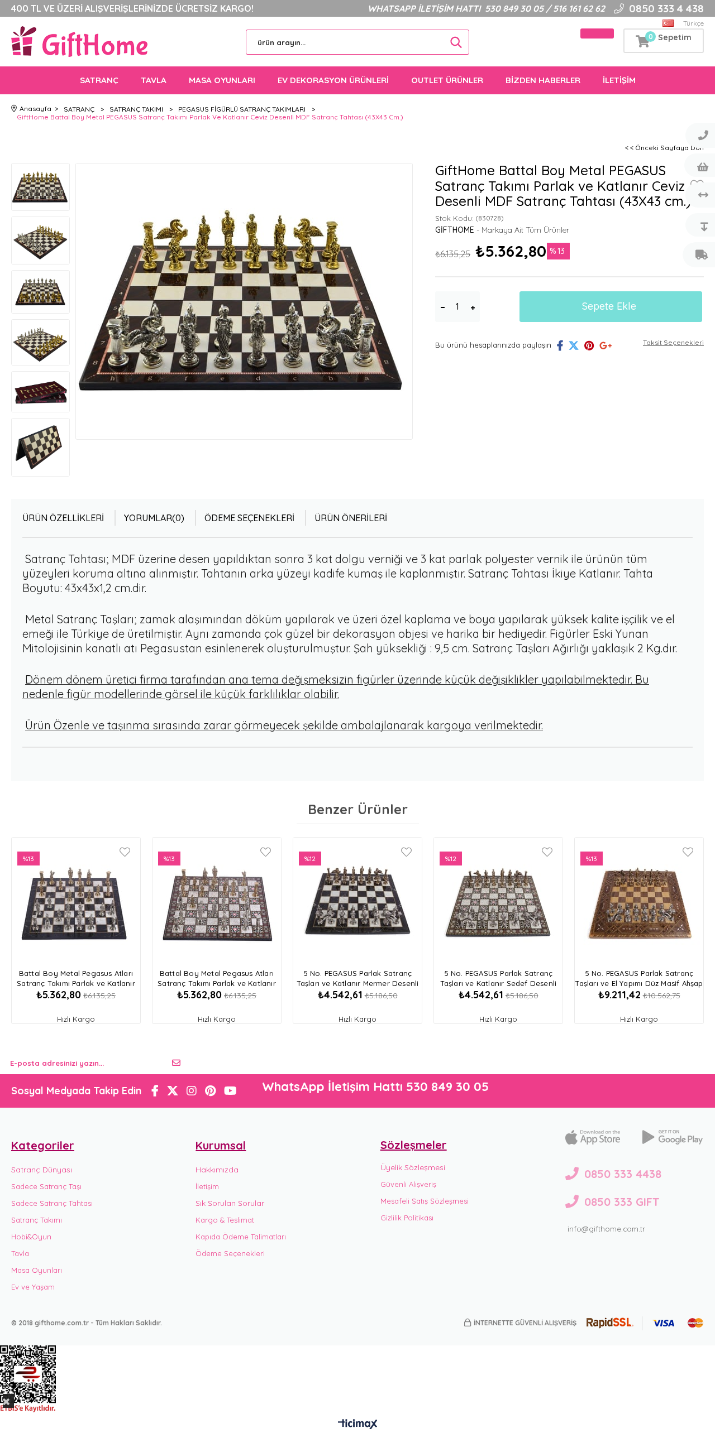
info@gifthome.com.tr (606, 1228)
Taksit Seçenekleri (673, 342)
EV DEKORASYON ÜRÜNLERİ (333, 80)
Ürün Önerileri (350, 517)
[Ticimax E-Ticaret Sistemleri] (358, 1424)
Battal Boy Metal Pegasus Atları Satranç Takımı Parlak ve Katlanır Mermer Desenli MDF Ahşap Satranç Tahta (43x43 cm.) (76, 979)
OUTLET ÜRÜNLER (447, 80)
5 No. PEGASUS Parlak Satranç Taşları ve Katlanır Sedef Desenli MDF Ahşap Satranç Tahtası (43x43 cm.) (498, 979)
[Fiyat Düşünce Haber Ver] (699, 225)
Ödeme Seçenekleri (249, 517)
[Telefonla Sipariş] (699, 135)
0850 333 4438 (622, 1174)
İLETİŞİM (619, 80)
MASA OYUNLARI (222, 80)
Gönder (176, 1063)
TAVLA (153, 80)
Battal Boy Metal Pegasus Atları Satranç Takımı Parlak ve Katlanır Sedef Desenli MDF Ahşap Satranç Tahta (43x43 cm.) (217, 979)
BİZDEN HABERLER (543, 80)
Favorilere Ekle (125, 852)
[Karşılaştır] (699, 195)
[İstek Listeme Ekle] (699, 165)
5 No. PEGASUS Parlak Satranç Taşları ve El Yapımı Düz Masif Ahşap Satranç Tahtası (639, 979)
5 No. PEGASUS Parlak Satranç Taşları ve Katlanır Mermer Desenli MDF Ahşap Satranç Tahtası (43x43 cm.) (358, 979)
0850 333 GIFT (622, 1202)
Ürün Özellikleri (63, 517)
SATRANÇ (99, 80)
